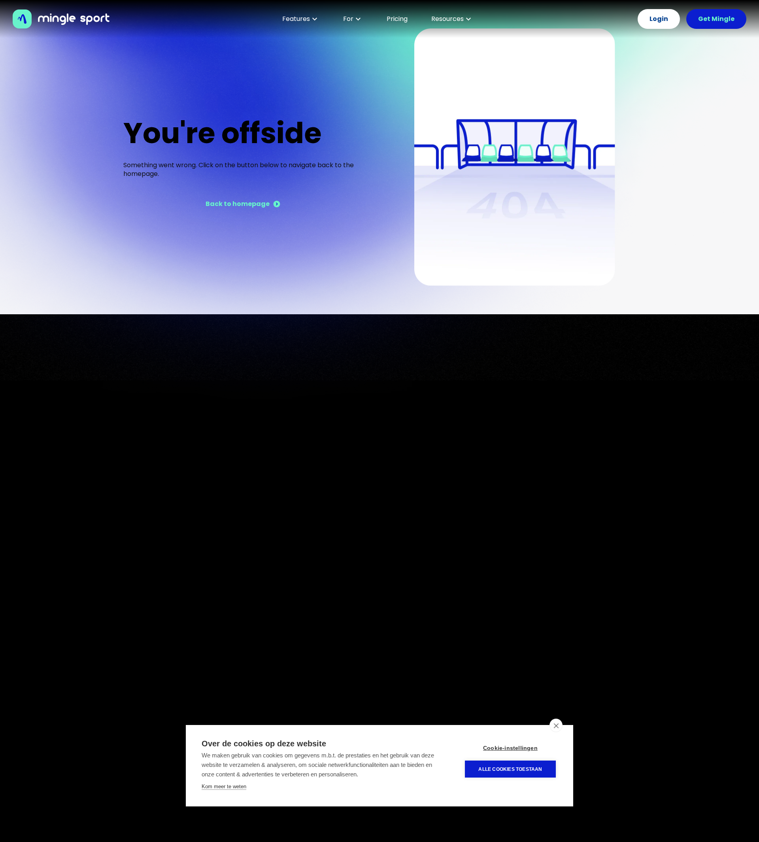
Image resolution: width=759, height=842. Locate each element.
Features (296, 18)
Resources (447, 18)
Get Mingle (716, 18)
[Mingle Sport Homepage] (65, 18)
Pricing (397, 18)
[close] (556, 725)
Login (658, 18)
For (348, 18)
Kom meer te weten (224, 786)
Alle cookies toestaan (510, 769)
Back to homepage (238, 203)
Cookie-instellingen (510, 748)
